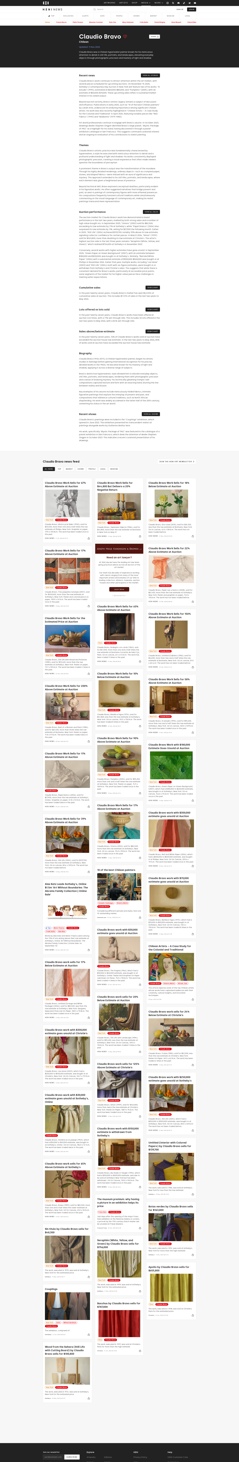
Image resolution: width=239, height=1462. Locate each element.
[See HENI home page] (46, 3)
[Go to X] (173, 3)
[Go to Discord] (178, 3)
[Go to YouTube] (195, 3)
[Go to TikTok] (184, 3)
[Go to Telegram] (189, 3)
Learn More (119, 589)
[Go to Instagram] (167, 3)
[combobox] (180, 9)
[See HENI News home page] (52, 9)
